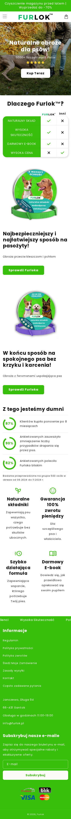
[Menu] (5, 17)
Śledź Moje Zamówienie (20, 663)
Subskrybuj (35, 775)
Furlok (40, 814)
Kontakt (8, 678)
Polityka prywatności (18, 648)
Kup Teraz (35, 73)
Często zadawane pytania (22, 686)
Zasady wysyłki (13, 670)
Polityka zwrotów (15, 655)
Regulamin (10, 640)
